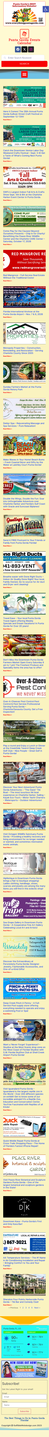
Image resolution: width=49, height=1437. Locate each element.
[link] (46, 9)
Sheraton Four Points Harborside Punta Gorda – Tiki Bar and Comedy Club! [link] (23, 1300)
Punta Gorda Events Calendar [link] (24, 41)
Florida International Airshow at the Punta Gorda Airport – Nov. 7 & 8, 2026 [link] (23, 312)
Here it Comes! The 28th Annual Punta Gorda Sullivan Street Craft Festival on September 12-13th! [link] (23, 114)
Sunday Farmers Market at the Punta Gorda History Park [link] (22, 388)
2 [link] (23, 1307)
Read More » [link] (7, 120)
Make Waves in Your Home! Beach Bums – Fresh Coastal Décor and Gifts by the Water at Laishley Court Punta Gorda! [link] (23, 462)
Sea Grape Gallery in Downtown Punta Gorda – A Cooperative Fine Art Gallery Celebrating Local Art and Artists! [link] (23, 925)
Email (4, 1393)
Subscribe (24, 1411)
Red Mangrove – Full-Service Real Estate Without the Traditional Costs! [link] (24, 276)
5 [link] (32, 1307)
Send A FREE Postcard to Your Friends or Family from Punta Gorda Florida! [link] (24, 541)
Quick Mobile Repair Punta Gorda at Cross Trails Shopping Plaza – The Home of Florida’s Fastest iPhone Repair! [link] (24, 1143)
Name (4, 1401)
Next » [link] (37, 1307)
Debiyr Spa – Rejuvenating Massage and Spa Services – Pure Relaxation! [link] (23, 424)
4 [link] (29, 1307)
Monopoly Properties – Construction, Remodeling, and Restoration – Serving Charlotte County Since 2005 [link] (23, 350)
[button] (24, 74)
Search (24, 64)
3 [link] (26, 1307)
